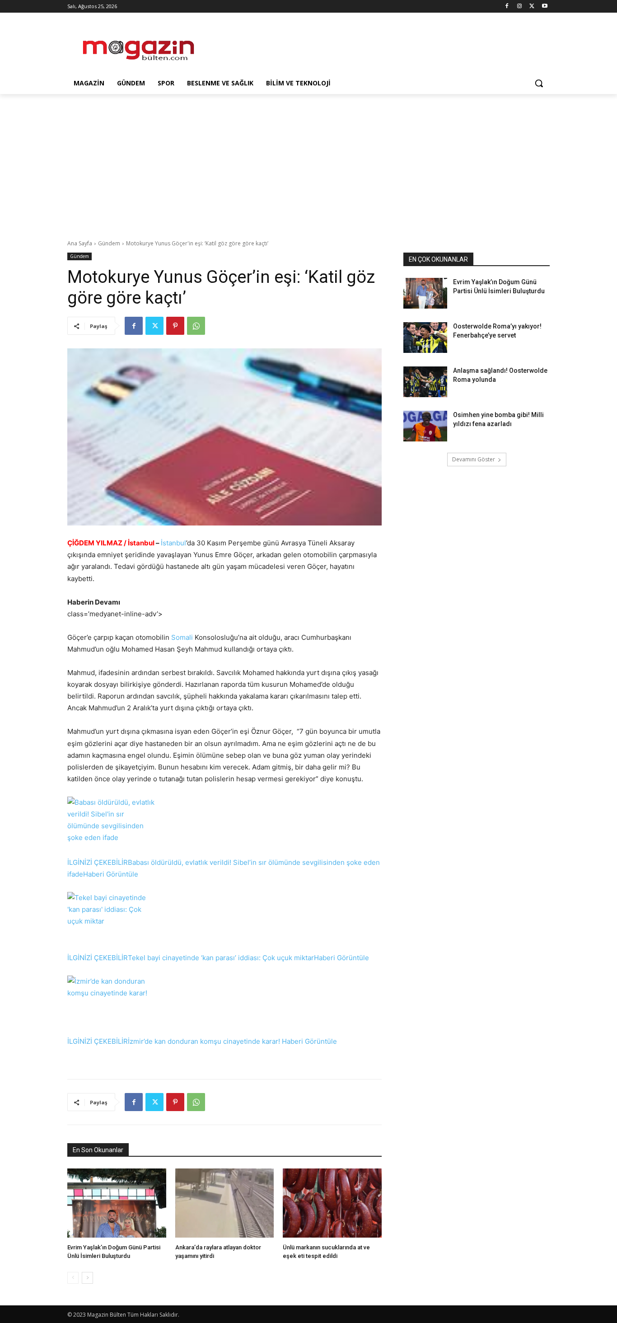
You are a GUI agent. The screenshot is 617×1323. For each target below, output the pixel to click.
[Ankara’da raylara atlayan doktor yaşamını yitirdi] (224, 1203)
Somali (182, 637)
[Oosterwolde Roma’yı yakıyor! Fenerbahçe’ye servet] (425, 337)
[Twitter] (532, 6)
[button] (539, 83)
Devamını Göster (473, 459)
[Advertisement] (376, 45)
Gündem (109, 243)
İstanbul (173, 543)
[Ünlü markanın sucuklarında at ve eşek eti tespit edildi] (332, 1203)
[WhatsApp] (196, 326)
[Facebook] (507, 6)
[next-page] (87, 1278)
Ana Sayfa (79, 243)
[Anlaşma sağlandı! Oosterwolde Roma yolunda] (425, 381)
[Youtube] (544, 6)
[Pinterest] (175, 326)
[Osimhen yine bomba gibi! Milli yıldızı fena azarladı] (425, 426)
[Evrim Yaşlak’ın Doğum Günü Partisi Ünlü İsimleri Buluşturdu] (116, 1203)
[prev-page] (73, 1278)
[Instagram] (519, 6)
